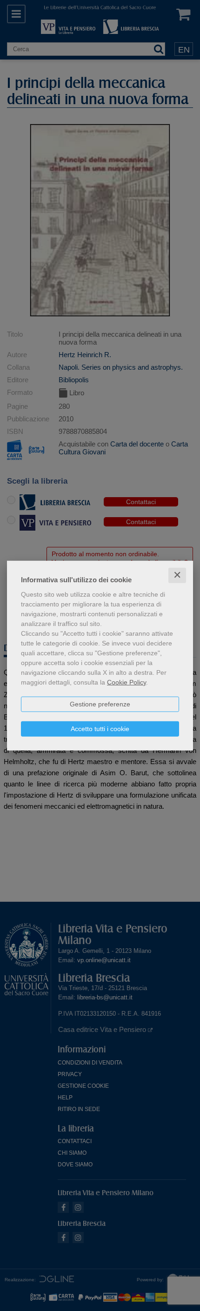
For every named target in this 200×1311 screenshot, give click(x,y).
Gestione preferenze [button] (100, 704)
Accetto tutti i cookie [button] (100, 728)
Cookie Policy (126, 682)
